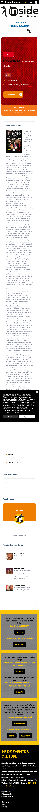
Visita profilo (18, 535)
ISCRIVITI (19, 672)
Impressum (6, 791)
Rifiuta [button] (10, 417)
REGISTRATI (19, 644)
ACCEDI (19, 632)
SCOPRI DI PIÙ (19, 723)
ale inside (7, 66)
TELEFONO (25, 736)
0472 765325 (11, 80)
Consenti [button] (27, 417)
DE (31, 2)
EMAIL (11, 736)
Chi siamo (6, 802)
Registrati (17, 2)
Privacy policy (7, 794)
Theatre (9, 54)
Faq (3, 804)
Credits (5, 806)
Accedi (9, 2)
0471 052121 (32, 783)
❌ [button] (37, 392)
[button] (3, 2)
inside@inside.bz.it (8, 786)
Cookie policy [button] (8, 412)
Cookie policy (7, 796)
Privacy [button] (16, 412)
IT (26, 2)
